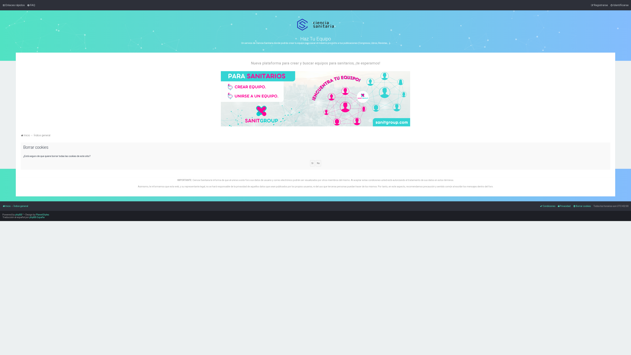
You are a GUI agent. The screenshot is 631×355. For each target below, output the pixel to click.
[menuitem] (31, 5)
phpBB (18, 214)
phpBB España (37, 217)
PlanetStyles (42, 214)
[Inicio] (315, 25)
